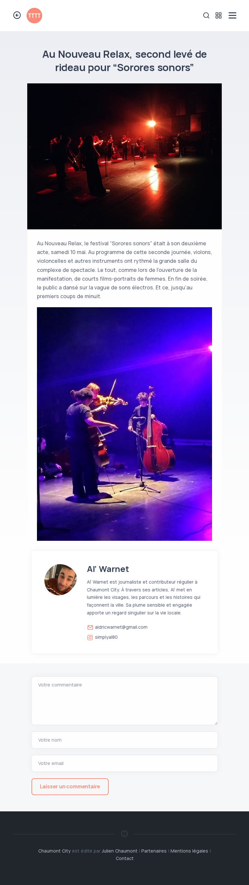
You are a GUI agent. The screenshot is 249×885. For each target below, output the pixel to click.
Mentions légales (189, 851)
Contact (125, 858)
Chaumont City (54, 851)
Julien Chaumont (119, 851)
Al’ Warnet (108, 569)
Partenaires (154, 851)
